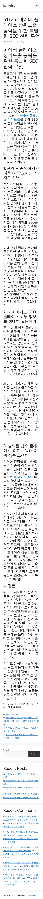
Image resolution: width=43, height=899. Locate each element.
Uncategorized (12, 714)
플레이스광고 (21, 721)
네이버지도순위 (30, 718)
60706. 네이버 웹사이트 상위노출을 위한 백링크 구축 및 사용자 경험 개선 (21, 881)
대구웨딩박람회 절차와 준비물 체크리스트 (21, 798)
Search (6, 750)
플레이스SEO (8, 721)
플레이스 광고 (24, 477)
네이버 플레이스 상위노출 (21, 117)
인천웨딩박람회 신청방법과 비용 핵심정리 (21, 794)
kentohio (9, 5)
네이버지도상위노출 (14, 718)
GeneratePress (33, 895)
